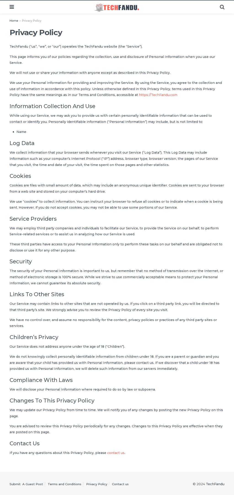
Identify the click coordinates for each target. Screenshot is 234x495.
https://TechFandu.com (158, 95)
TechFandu (215, 484)
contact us (116, 453)
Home (14, 20)
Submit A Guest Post (26, 484)
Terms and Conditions (64, 484)
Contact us (120, 484)
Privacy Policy (31, 20)
